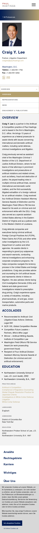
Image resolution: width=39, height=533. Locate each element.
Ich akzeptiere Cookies (12, 523)
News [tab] (4, 105)
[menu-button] (33, 5)
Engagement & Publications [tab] (15, 110)
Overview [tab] (6, 94)
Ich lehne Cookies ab (11, 528)
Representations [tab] (10, 100)
